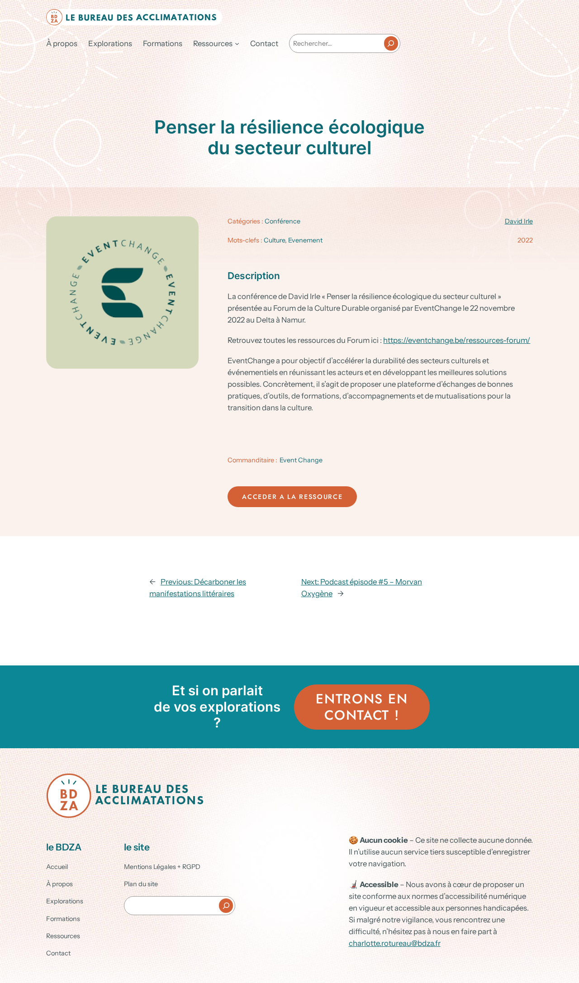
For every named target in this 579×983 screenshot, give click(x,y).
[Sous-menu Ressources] (237, 43)
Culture (274, 240)
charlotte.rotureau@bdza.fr (395, 943)
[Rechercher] (391, 43)
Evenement (305, 240)
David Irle (519, 221)
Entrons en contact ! (362, 707)
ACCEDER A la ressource (292, 496)
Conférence (282, 221)
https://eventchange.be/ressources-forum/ (456, 340)
